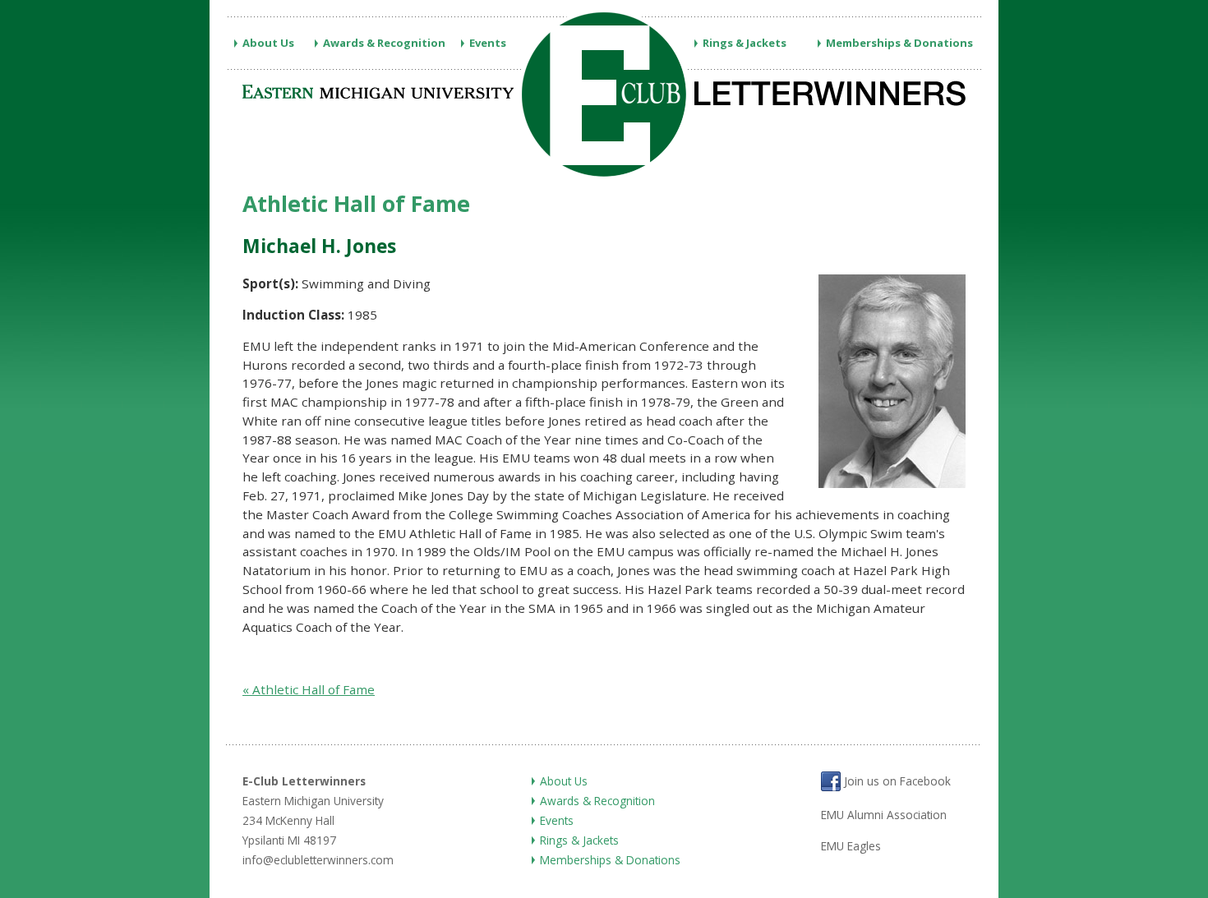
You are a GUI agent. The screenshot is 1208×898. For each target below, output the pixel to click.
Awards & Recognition (384, 42)
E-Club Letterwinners (304, 781)
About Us (268, 42)
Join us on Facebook (896, 782)
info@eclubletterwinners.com (318, 860)
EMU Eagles (851, 846)
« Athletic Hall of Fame (308, 689)
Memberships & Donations (899, 42)
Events (487, 42)
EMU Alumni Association (884, 814)
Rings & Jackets (744, 42)
